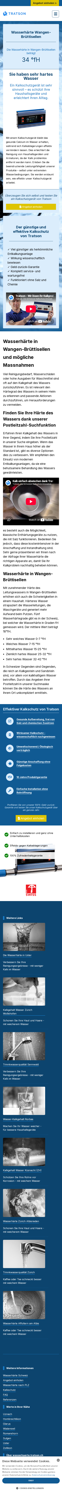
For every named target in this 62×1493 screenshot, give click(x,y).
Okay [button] (31, 1480)
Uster (6, 1443)
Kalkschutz (9, 1389)
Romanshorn (10, 1433)
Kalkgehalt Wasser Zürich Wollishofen (17, 1011)
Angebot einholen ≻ (45, 3)
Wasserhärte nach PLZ (16, 1385)
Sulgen (7, 1438)
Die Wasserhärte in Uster (17, 955)
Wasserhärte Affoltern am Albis (21, 1323)
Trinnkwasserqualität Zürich (19, 1272)
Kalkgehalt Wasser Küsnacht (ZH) (22, 1170)
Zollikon (7, 1447)
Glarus (7, 1423)
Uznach (7, 1414)
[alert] (31, 1474)
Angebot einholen (31, 206)
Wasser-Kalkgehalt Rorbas (18, 1119)
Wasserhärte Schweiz (15, 1375)
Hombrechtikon (12, 1418)
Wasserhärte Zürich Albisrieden (21, 1221)
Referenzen (9, 1399)
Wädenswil (9, 1428)
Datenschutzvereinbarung (43, 1475)
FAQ (5, 1394)
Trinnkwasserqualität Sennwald (21, 1064)
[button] (31, 1488)
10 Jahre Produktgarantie (32, 777)
